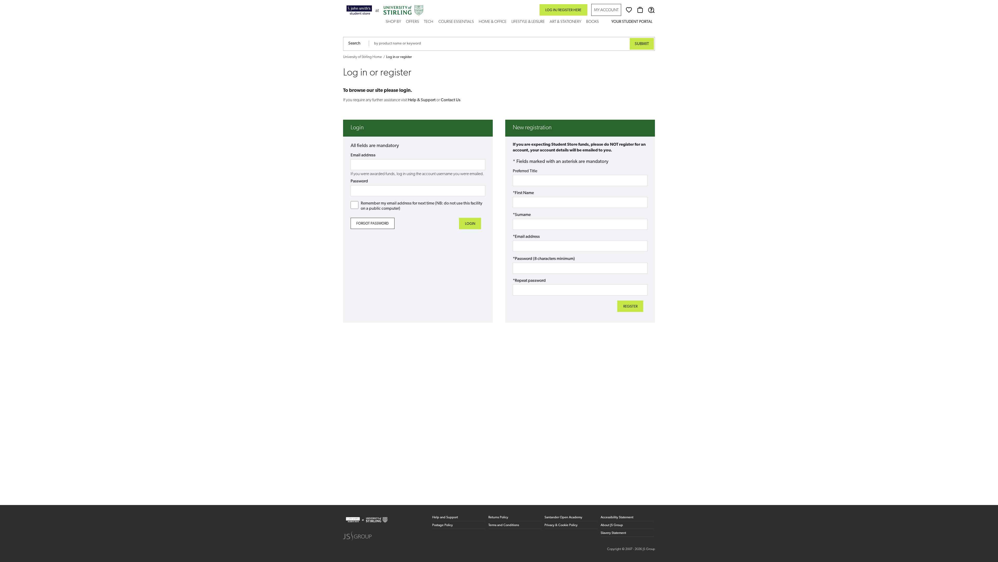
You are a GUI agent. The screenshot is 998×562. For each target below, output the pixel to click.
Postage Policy (442, 525)
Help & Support (422, 100)
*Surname (522, 215)
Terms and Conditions (503, 525)
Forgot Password (372, 223)
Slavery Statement (613, 533)
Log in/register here (563, 10)
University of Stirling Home (362, 57)
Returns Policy (498, 517)
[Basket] (640, 10)
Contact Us (451, 100)
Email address (363, 155)
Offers (412, 22)
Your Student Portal (631, 22)
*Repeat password (529, 281)
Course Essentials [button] (456, 22)
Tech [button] (428, 22)
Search (354, 43)
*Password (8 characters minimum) (544, 259)
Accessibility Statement (617, 517)
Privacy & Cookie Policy (560, 525)
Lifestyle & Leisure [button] (528, 22)
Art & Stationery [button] (565, 22)
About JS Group (612, 525)
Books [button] (592, 22)
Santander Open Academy (563, 517)
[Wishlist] (629, 10)
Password (359, 181)
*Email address (526, 237)
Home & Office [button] (493, 22)
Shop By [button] (393, 22)
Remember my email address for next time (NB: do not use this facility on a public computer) (421, 205)
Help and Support (445, 517)
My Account (606, 10)
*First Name (523, 193)
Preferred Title (525, 171)
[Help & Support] (651, 10)
